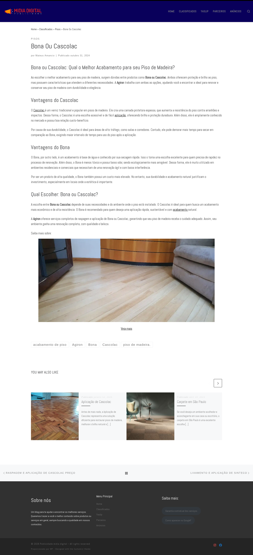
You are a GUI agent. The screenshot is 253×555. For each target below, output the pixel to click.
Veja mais (126, 328)
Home (34, 29)
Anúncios (100, 525)
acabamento (180, 210)
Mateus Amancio (45, 55)
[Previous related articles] (209, 383)
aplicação (120, 115)
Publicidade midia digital (53, 543)
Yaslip (99, 514)
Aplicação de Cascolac (96, 402)
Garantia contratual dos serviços (181, 510)
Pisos (58, 29)
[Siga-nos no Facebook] (220, 545)
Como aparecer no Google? (178, 520)
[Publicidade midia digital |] (24, 11)
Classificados (45, 29)
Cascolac (39, 110)
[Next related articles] (218, 383)
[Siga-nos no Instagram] (215, 545)
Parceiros (101, 520)
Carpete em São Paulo (191, 402)
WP (51, 549)
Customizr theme (82, 549)
